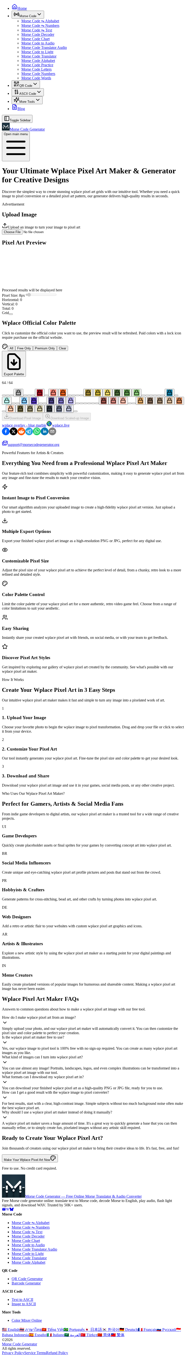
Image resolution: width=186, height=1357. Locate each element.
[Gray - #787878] (12, 395)
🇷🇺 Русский (166, 1330)
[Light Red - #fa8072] (53, 393)
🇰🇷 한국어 (110, 1330)
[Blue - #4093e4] (17, 403)
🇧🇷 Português (74, 1330)
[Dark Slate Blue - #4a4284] (51, 401)
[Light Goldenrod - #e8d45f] (107, 393)
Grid (5, 313)
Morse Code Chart (35, 39)
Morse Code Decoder (37, 34)
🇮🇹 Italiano (55, 1335)
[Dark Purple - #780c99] (77, 403)
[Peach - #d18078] (113, 401)
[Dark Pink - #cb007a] (89, 403)
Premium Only (45, 348)
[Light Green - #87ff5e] (151, 395)
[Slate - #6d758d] (59, 409)
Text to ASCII (22, 1300)
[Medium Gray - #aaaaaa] (18, 393)
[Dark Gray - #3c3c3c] (8, 395)
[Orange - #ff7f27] (70, 395)
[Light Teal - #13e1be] (163, 395)
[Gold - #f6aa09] (74, 395)
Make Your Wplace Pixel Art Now (27, 1160)
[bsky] (12, 1210)
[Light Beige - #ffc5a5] (11, 409)
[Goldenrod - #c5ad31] (98, 393)
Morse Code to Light (37, 52)
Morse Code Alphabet (38, 61)
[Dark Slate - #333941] (49, 409)
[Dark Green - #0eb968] (143, 395)
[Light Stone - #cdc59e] (40, 409)
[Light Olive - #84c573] (136, 393)
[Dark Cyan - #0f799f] (169, 393)
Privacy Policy (13, 1353)
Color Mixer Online (27, 1320)
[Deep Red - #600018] (33, 395)
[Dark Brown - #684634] (130, 403)
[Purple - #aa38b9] (81, 403)
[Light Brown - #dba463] (140, 401)
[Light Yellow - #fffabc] (81, 395)
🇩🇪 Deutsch (128, 1330)
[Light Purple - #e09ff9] (85, 403)
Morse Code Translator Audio (44, 47)
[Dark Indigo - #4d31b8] (34, 401)
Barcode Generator (26, 1283)
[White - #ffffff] (29, 395)
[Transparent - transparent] (76, 411)
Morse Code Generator (19, 1344)
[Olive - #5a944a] (127, 393)
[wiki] (8, 1210)
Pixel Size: (13, 295)
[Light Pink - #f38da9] (97, 403)
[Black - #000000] (4, 395)
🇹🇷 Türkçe (89, 1335)
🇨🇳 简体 (104, 1335)
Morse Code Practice (37, 65)
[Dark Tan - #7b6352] (150, 401)
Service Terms (35, 1353)
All (11, 348)
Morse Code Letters (36, 69)
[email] (4, 1210)
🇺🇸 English (10, 1330)
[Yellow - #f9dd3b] (77, 395)
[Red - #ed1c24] (46, 395)
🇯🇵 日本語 (93, 1330)
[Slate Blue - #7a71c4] (61, 401)
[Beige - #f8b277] (4, 411)
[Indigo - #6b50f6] (41, 403)
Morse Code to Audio (37, 43)
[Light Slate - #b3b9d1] (69, 409)
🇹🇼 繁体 (117, 1335)
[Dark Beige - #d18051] (179, 401)
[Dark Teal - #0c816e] (155, 395)
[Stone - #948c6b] (30, 409)
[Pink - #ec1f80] (93, 403)
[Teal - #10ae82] (159, 395)
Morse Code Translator (38, 56)
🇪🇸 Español (38, 1335)
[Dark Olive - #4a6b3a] (117, 393)
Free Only (24, 348)
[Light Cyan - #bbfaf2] (7, 401)
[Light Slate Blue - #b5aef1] (71, 401)
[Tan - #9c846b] (160, 401)
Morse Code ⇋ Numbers (40, 25)
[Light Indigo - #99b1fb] (44, 403)
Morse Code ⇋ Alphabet (40, 21)
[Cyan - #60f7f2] (176, 395)
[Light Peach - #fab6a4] (123, 401)
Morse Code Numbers (38, 74)
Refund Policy (57, 1353)
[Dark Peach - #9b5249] (103, 401)
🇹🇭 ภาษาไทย (30, 1330)
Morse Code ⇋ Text (36, 30)
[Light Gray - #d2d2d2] (25, 395)
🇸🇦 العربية (72, 1335)
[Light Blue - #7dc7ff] (24, 401)
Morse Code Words (36, 78)
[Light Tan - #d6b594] (169, 401)
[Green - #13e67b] (147, 395)
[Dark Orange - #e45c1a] (63, 393)
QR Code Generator (27, 1279)
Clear (62, 348)
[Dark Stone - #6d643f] (20, 409)
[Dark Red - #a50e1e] (40, 393)
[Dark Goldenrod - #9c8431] (88, 393)
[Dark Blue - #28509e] (14, 403)
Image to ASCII (24, 1304)
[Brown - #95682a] (134, 403)
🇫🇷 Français (147, 1330)
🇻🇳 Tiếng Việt (52, 1330)
